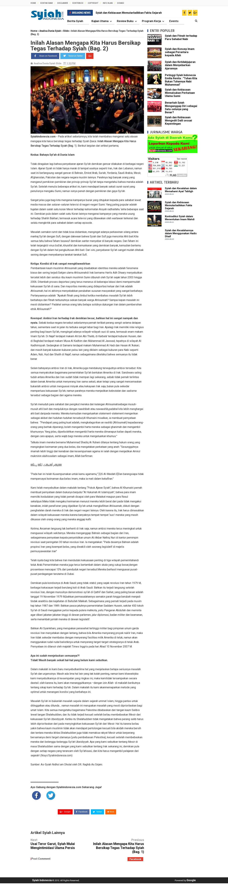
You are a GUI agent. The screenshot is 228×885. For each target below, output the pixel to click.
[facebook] (184, 13)
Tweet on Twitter (75, 56)
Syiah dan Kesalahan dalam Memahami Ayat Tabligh (181, 190)
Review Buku (125, 21)
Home (33, 3)
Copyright (93, 3)
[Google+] (89, 56)
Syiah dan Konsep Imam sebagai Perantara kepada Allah (179, 52)
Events (173, 21)
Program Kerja (151, 21)
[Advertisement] (172, 294)
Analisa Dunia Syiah (44, 63)
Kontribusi (77, 3)
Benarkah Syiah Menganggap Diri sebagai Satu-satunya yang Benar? (181, 107)
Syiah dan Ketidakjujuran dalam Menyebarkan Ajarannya (180, 65)
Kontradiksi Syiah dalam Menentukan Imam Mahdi (179, 218)
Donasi (120, 3)
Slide (58, 63)
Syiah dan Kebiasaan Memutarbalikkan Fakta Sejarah (129, 12)
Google (67, 812)
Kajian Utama (99, 21)
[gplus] (195, 13)
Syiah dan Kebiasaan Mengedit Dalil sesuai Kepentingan (178, 120)
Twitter (99, 812)
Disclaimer (62, 3)
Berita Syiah (75, 21)
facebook (135, 859)
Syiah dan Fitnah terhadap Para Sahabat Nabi (181, 37)
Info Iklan (108, 3)
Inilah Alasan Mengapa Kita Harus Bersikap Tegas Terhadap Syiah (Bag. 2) (86, 45)
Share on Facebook (48, 56)
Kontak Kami (46, 3)
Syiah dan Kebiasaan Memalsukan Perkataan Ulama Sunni (180, 93)
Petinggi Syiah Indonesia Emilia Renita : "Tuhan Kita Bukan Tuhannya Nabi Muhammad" (181, 80)
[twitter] (190, 13)
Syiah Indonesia (42, 880)
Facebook (82, 812)
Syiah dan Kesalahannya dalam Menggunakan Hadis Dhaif (181, 233)
